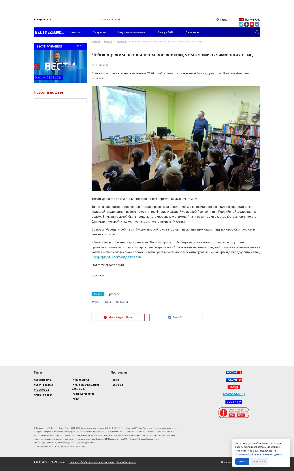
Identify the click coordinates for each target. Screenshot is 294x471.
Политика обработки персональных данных (92, 462)
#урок (108, 302)
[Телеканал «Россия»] (234, 372)
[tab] (98, 294)
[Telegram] (241, 24)
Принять (242, 461)
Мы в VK (178, 317)
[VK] (257, 24)
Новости (108, 41)
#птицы (96, 302)
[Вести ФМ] (233, 402)
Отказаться (259, 461)
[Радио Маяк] (234, 387)
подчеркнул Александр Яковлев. (117, 257)
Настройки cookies (126, 462)
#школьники (122, 302)
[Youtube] (252, 24)
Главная (96, 41)
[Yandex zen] (246, 24)
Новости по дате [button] (48, 92)
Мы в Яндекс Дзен (120, 317)
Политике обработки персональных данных (258, 454)
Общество (122, 41)
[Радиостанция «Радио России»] (234, 394)
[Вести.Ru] (234, 380)
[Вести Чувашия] (49, 32)
